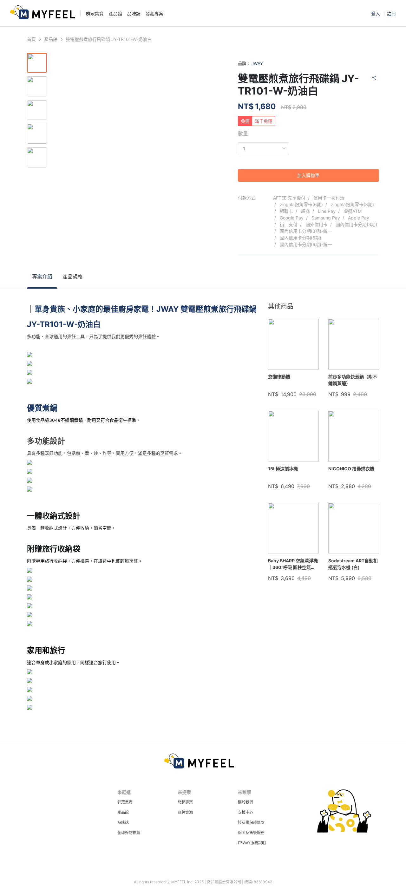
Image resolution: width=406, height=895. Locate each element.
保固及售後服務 (251, 832)
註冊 (391, 13)
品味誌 (123, 822)
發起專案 (185, 802)
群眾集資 (125, 802)
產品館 (123, 812)
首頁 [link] (31, 39)
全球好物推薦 (128, 832)
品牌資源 (185, 812)
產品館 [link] (50, 39)
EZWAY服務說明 (252, 842)
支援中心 (245, 812)
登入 (376, 13)
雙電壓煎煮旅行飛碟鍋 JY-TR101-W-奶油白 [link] (109, 39)
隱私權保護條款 (251, 822)
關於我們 (245, 802)
